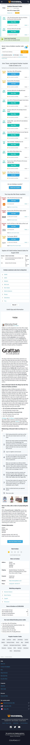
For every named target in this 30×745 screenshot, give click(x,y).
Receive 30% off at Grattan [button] (13, 81)
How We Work (4, 679)
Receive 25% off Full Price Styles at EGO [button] (16, 210)
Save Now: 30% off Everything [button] (14, 71)
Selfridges (4, 418)
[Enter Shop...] (28, 1)
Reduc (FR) (6, 709)
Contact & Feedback (5, 666)
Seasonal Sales (4, 696)
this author (16, 325)
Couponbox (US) (7, 706)
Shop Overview (4, 672)
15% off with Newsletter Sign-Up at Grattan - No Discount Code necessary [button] (17, 18)
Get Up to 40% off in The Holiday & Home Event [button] (17, 110)
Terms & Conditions (24, 723)
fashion (17, 421)
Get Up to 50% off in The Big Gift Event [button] (16, 90)
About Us (3, 663)
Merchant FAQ (4, 675)
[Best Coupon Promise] (17, 12)
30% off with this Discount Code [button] (14, 197)
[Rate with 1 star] (9, 552)
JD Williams (11, 418)
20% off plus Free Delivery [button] (13, 172)
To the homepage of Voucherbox (15, 1)
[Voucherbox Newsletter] (19, 727)
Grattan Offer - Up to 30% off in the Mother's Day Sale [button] (17, 121)
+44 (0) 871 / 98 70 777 (14, 583)
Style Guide (3, 689)
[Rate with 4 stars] (18, 552)
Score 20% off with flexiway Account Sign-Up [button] (17, 132)
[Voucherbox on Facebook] (11, 727)
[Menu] (1, 1)
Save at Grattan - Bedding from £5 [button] (15, 141)
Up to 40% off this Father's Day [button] (14, 151)
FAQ (2, 669)
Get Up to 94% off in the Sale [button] (14, 28)
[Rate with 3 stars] (15, 552)
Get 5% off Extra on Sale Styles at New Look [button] (17, 223)
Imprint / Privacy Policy (6, 723)
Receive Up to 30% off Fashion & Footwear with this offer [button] (17, 161)
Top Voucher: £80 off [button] (12, 236)
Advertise (3, 686)
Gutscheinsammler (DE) (9, 703)
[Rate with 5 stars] (21, 552)
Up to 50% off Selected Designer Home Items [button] (17, 100)
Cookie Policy (15, 723)
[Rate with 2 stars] (12, 552)
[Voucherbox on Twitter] (15, 727)
